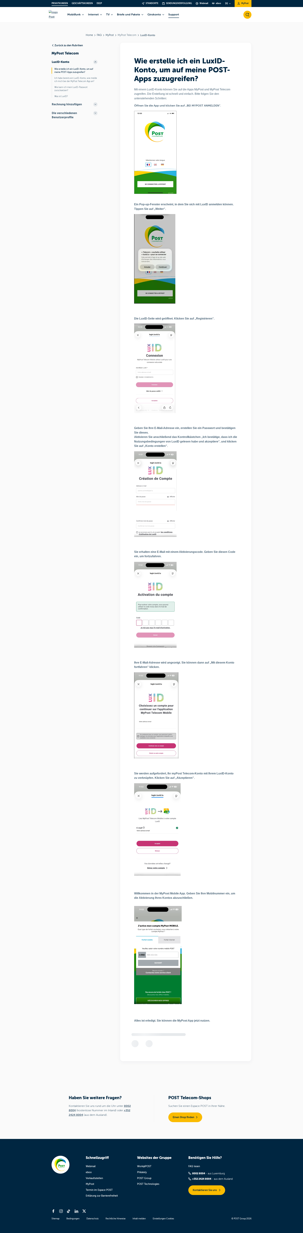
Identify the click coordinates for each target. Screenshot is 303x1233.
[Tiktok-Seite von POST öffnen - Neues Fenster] (68, 1211)
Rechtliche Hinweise (116, 1218)
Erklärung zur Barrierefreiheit (102, 1195)
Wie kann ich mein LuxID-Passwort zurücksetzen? (70, 89)
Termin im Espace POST (99, 1190)
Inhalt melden (139, 1218)
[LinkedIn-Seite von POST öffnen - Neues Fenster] (76, 1211)
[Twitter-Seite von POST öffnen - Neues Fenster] (84, 1211)
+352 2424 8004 (201, 1178)
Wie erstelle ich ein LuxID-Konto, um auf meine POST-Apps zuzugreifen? (73, 70)
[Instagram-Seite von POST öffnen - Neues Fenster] (61, 1211)
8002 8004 (198, 1173)
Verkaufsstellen (94, 1178)
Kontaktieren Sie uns (205, 1190)
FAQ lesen (194, 1166)
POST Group (144, 1178)
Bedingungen (72, 1218)
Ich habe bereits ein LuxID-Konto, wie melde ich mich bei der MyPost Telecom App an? (75, 80)
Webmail (91, 1166)
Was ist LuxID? (61, 96)
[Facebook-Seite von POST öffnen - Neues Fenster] (53, 1211)
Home (89, 35)
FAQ (99, 35)
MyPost (110, 35)
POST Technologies (148, 1184)
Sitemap (55, 1218)
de (226, 3)
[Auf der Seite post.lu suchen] (247, 15)
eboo (89, 1172)
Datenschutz (92, 1218)
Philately (142, 1172)
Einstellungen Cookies (163, 1218)
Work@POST (144, 1166)
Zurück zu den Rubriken (69, 45)
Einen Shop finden (183, 1117)
